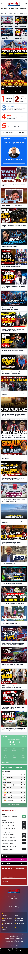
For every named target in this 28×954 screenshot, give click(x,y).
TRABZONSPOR (13, 9)
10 (25, 92)
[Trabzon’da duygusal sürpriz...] (14, 613)
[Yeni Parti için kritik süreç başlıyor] (14, 257)
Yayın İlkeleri (23, 935)
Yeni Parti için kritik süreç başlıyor (11, 266)
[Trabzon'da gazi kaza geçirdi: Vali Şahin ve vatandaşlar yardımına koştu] (14, 362)
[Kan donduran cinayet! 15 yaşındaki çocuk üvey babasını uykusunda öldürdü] (14, 404)
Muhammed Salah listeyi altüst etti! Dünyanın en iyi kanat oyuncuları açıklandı (13, 436)
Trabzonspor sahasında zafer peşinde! (13, 603)
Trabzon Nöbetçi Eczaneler (7, 914)
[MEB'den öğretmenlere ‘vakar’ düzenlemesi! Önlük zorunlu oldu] (14, 676)
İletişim (13, 935)
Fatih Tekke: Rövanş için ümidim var (12, 205)
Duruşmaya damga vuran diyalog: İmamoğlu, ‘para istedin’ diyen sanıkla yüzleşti (13, 543)
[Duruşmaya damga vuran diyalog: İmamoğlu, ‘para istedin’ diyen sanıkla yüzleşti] (14, 532)
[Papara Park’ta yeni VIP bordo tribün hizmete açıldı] (14, 655)
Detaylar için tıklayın (14, 804)
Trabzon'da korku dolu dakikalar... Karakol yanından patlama (23, 100)
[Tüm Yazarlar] (25, 138)
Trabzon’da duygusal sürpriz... (11, 623)
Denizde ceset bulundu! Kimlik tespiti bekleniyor (12, 521)
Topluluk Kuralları (14, 936)
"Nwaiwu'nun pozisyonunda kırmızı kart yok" (13, 184)
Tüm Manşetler (20, 923)
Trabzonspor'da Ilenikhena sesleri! (12, 583)
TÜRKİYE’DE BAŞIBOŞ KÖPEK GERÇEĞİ (14, 143)
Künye (17, 935)
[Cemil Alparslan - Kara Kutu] (14, 152)
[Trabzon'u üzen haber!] (14, 554)
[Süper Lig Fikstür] (25, 810)
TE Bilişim (18, 945)
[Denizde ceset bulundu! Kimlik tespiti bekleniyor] (14, 511)
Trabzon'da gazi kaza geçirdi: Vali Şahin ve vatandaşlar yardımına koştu (13, 372)
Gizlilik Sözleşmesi (6, 935)
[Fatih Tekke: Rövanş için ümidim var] (14, 196)
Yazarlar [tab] (7, 138)
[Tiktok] (15, 907)
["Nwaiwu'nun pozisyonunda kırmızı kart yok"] (14, 174)
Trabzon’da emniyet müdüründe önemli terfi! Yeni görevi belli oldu (13, 500)
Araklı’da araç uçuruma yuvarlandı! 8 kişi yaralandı (13, 351)
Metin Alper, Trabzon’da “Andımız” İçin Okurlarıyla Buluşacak (9, 100)
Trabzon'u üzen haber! (8, 563)
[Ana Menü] (1, 3)
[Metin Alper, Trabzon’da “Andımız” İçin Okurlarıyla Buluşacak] (14, 697)
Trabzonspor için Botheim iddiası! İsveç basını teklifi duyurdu (16, 109)
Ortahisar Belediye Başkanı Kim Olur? (14, 938)
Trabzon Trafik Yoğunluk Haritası (19, 919)
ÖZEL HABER (23, 9)
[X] (10, 907)
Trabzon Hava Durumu (19, 914)
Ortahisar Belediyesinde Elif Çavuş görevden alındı (16, 117)
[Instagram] (12, 907)
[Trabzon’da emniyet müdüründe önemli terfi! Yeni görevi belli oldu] (14, 490)
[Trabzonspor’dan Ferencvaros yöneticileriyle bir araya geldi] (14, 298)
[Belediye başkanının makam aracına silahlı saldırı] (14, 215)
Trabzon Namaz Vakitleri (7, 919)
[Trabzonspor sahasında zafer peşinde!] (14, 594)
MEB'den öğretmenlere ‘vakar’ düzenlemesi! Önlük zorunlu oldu (11, 686)
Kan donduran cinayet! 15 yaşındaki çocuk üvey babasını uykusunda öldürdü (14, 415)
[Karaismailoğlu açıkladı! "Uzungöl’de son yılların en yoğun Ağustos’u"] (14, 319)
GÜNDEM (8, 96)
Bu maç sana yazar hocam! (9, 246)
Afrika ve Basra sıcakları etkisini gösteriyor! (11, 457)
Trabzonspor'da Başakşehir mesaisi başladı (14, 13)
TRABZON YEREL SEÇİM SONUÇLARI (14, 941)
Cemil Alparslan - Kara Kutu (14, 159)
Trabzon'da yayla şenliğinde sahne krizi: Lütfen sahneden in (13, 287)
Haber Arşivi (19, 927)
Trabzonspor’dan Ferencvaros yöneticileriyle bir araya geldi (10, 308)
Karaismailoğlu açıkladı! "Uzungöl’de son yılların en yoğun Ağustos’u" (13, 330)
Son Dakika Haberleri (5, 928)
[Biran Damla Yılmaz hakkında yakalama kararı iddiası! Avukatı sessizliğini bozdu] (14, 468)
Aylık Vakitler (6, 762)
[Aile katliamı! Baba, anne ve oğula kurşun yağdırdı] (14, 383)
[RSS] (18, 907)
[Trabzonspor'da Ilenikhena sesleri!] (14, 574)
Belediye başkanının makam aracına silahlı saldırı (14, 226)
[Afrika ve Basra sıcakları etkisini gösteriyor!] (14, 447)
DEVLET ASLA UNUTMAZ (13, 126)
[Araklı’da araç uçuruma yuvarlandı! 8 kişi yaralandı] (14, 340)
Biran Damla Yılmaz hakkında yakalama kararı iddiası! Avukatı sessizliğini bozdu (13, 479)
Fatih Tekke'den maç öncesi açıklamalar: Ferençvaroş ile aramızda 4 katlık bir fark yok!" (13, 644)
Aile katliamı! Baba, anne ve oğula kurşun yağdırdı (13, 393)
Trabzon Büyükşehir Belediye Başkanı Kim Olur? (13, 940)
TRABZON (4, 9)
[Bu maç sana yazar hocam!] (14, 237)
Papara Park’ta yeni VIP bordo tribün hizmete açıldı (12, 665)
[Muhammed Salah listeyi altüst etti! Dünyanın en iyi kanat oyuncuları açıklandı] (14, 426)
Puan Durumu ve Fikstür (7, 924)
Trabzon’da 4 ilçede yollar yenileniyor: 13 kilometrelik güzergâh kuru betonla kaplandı (14, 729)
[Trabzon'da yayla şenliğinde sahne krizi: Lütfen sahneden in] (14, 277)
